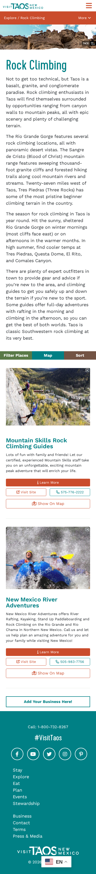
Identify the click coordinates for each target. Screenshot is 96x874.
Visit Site (27, 492)
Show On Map (50, 503)
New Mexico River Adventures (31, 602)
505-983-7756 (71, 662)
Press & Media (27, 836)
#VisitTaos (63, 738)
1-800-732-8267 (53, 726)
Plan (17, 790)
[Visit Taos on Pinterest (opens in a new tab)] (81, 758)
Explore (21, 776)
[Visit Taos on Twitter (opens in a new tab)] (49, 758)
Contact (21, 822)
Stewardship (26, 803)
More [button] (83, 18)
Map (48, 355)
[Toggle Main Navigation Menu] (89, 6)
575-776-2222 (72, 492)
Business (22, 816)
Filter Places (16, 355)
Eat (16, 783)
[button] (88, 370)
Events (20, 796)
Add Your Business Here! (48, 701)
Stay (17, 770)
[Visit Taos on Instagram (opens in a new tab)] (65, 758)
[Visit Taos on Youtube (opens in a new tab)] (33, 758)
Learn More (48, 482)
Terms (19, 829)
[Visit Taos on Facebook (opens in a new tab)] (17, 758)
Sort (80, 355)
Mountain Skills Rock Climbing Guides (36, 443)
